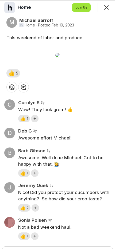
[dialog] (57, 124)
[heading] (25, 7)
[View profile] (9, 7)
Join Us (81, 7)
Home (30, 25)
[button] (13, 73)
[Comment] (23, 87)
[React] (12, 87)
